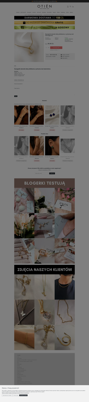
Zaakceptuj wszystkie (23, 395)
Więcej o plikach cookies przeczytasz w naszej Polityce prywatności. (15, 393)
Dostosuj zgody (15, 395)
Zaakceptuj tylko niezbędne (7, 395)
